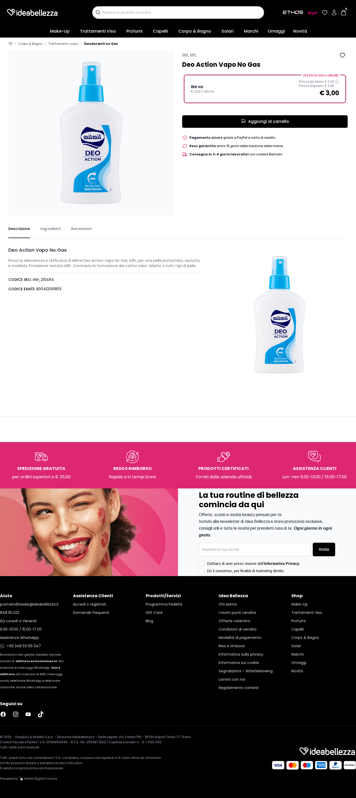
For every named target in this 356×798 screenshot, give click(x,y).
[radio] (265, 89)
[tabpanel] (178, 310)
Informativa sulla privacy (241, 654)
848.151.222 (9, 612)
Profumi (134, 31)
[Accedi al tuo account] (334, 12)
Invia (324, 549)
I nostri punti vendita (237, 612)
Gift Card (154, 612)
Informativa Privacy (281, 563)
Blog (149, 621)
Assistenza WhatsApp (19, 637)
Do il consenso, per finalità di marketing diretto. (246, 571)
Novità (300, 31)
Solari (228, 31)
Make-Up (60, 31)
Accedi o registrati (89, 604)
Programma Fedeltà (164, 604)
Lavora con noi (232, 679)
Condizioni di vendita (237, 629)
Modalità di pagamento (240, 637)
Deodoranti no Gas (101, 44)
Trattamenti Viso (98, 31)
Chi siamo (228, 604)
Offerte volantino (234, 621)
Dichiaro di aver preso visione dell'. (253, 563)
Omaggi (276, 31)
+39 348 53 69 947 (24, 646)
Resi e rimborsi (232, 646)
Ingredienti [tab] (50, 228)
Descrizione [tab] (19, 228)
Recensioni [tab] (81, 228)
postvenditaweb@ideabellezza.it (29, 604)
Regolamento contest (239, 687)
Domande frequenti (91, 612)
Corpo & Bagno (194, 31)
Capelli (160, 31)
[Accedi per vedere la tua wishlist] (325, 12)
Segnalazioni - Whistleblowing (246, 671)
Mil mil (189, 55)
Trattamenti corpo (63, 44)
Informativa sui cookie (239, 662)
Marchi (251, 31)
